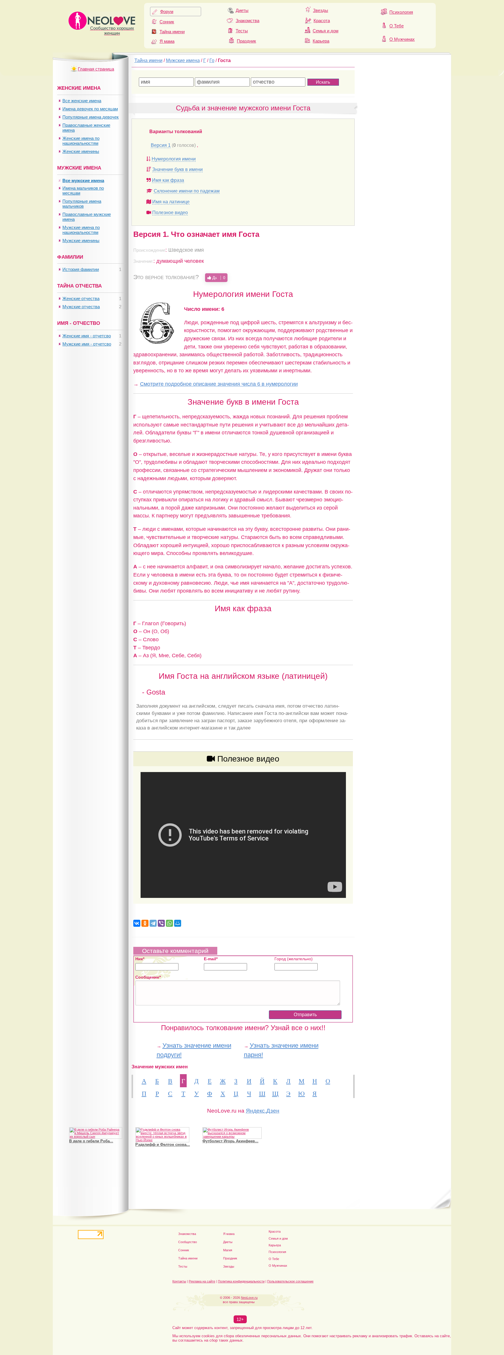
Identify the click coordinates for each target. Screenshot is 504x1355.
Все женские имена (81, 100)
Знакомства (247, 20)
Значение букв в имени (177, 169)
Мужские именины (80, 240)
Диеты (242, 10)
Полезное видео (170, 212)
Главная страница (96, 68)
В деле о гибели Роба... (91, 1141)
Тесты (242, 30)
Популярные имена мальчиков (81, 204)
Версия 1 (161, 145)
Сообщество (187, 1242)
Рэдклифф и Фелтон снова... (162, 1144)
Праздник (246, 40)
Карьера (321, 40)
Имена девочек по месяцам (90, 108)
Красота (322, 20)
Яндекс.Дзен (262, 1111)
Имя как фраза (168, 180)
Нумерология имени (174, 158)
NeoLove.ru (249, 1297)
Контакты (179, 1281)
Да (218, 277)
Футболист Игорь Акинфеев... (230, 1141)
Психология (401, 12)
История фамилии (80, 269)
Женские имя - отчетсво (86, 335)
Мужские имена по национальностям (81, 230)
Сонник (167, 21)
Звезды (320, 10)
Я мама (167, 41)
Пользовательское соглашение (290, 1281)
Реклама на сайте (202, 1281)
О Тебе (396, 25)
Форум (166, 11)
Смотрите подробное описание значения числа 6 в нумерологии (219, 384)
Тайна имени (172, 31)
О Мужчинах (402, 39)
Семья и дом (325, 30)
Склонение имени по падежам (187, 190)
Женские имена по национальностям (80, 141)
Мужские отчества (81, 306)
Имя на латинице (171, 201)
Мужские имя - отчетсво (86, 343)
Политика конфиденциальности (241, 1281)
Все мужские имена (83, 180)
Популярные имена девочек (90, 116)
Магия (227, 1250)
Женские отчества (80, 298)
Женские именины (80, 151)
